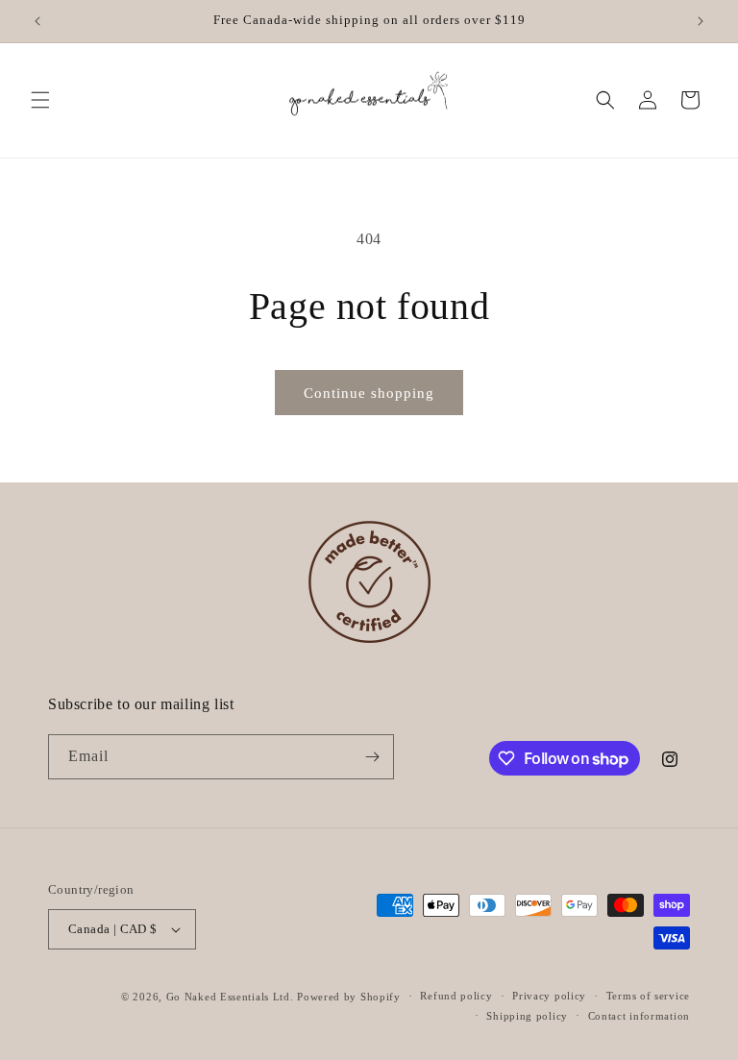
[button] (40, 100)
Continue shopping (369, 393)
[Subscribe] (372, 756)
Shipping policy (527, 1016)
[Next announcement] (700, 21)
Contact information (639, 1016)
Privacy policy (549, 995)
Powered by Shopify (349, 996)
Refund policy (456, 995)
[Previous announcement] (37, 21)
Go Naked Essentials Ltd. (230, 996)
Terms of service (648, 995)
